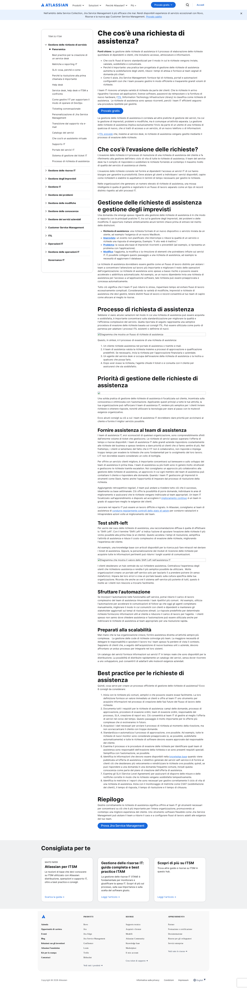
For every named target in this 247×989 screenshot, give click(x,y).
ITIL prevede (106, 134)
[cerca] (187, 5)
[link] (200, 5)
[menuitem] (133, 5)
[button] (133, 5)
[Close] (241, 13)
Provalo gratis (162, 4)
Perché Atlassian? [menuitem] (115, 5)
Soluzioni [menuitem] (93, 5)
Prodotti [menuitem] (76, 5)
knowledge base (178, 756)
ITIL (119, 97)
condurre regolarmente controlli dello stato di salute (140, 510)
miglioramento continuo (174, 498)
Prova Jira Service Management (122, 825)
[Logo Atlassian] (54, 5)
